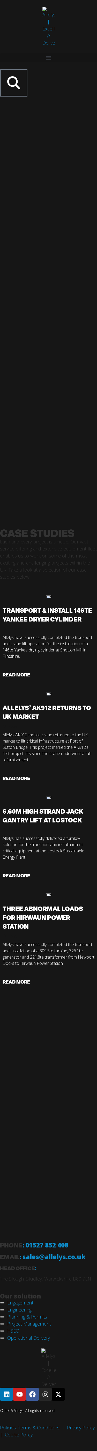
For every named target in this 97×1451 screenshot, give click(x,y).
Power (14, 726)
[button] (48, 57)
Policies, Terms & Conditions (29, 1427)
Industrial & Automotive (28, 628)
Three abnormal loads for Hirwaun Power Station (43, 917)
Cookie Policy (19, 1434)
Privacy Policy (81, 1427)
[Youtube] (19, 1394)
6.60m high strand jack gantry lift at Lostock (43, 815)
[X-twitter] (58, 1394)
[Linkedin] (6, 1394)
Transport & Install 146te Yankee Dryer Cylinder (47, 614)
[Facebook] (32, 1394)
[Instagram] (45, 1394)
